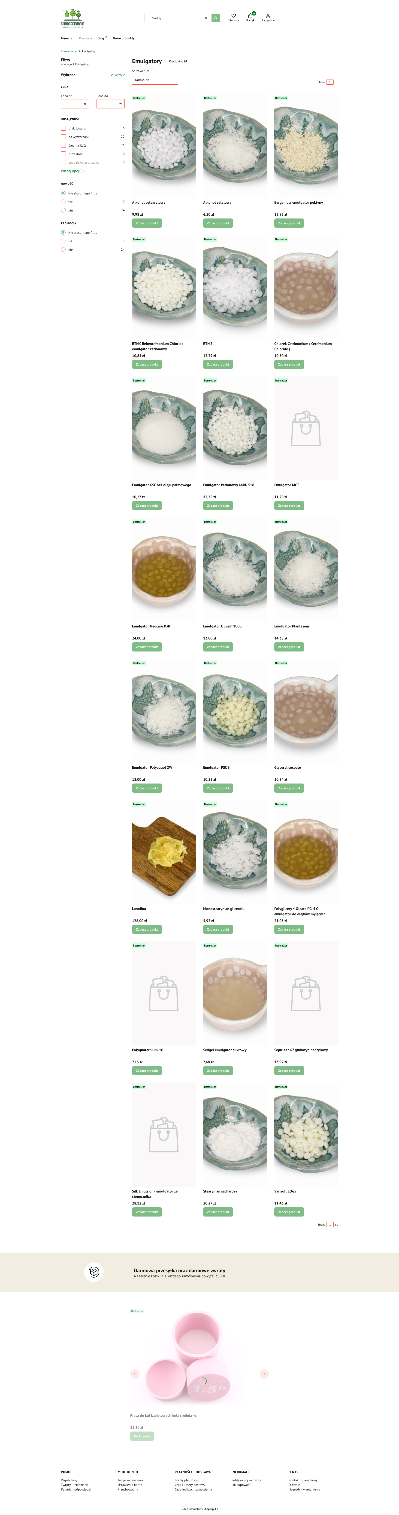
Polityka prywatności (246, 1480)
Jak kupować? (241, 1485)
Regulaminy (69, 1480)
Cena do (102, 96)
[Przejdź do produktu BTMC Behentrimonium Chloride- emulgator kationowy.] (164, 287)
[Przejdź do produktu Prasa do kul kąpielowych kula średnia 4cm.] (188, 1359)
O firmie (294, 1485)
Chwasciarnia (69, 51)
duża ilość (76, 154)
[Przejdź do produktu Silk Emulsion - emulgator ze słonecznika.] (164, 1135)
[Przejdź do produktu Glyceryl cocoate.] (306, 711)
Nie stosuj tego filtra (82, 193)
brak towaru (77, 128)
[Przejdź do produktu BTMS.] (235, 287)
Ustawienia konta (130, 1485)
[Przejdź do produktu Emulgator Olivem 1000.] (235, 570)
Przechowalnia (128, 1489)
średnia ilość (77, 145)
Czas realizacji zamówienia (193, 1489)
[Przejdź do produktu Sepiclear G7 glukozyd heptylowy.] (306, 993)
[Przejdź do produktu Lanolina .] (164, 852)
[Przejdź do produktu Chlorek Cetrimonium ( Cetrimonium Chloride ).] (306, 287)
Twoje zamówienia (130, 1480)
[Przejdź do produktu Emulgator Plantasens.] (306, 570)
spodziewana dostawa (84, 162)
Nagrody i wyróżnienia (304, 1489)
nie (70, 210)
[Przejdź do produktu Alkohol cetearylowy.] (164, 146)
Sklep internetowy (198, 1509)
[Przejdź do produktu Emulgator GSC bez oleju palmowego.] (164, 428)
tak (70, 202)
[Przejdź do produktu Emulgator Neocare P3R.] (164, 570)
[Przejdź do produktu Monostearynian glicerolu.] (235, 852)
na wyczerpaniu (80, 137)
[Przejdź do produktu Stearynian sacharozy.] (235, 1135)
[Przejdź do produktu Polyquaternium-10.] (164, 993)
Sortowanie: (140, 71)
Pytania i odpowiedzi (76, 1489)
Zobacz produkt (147, 223)
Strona (321, 82)
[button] (216, 18)
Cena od (67, 96)
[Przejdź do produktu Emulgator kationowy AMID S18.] (235, 428)
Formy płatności (186, 1480)
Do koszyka (142, 1436)
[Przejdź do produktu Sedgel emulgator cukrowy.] (235, 993)
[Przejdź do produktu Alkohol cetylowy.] (235, 146)
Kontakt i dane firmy (303, 1480)
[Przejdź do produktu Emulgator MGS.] (306, 428)
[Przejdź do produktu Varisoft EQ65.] (306, 1135)
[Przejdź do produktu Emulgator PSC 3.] (235, 711)
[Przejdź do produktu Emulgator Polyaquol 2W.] (164, 711)
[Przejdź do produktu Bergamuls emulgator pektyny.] (306, 146)
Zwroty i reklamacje (74, 1485)
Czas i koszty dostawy (190, 1485)
